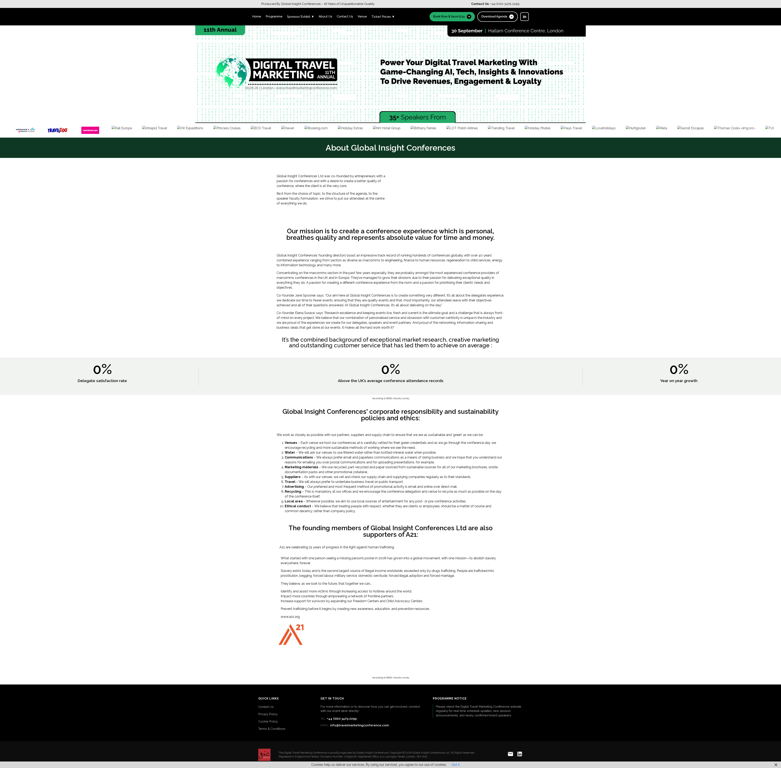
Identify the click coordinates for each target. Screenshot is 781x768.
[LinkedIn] (520, 754)
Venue (362, 16)
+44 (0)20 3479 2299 (339, 718)
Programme (274, 16)
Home (256, 16)
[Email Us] (510, 754)
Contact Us (345, 16)
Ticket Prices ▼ (383, 16)
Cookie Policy (268, 721)
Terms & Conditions (271, 728)
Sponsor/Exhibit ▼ (300, 16)
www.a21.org (290, 617)
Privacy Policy (268, 714)
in (524, 16)
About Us (325, 16)
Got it (456, 765)
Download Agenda (497, 16)
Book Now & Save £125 (451, 16)
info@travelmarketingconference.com (355, 725)
